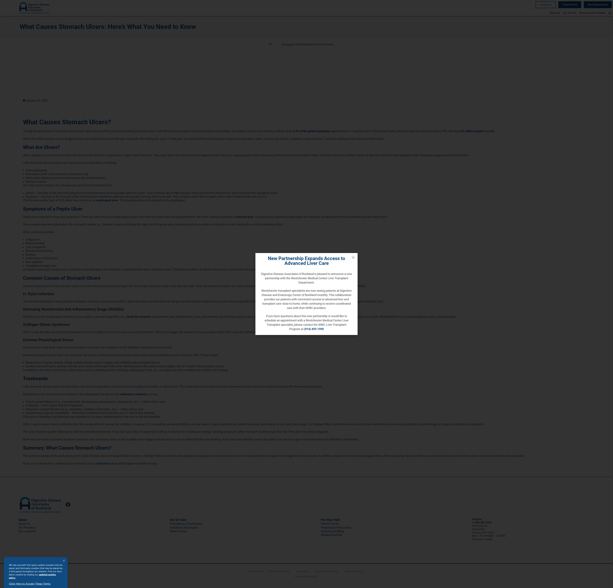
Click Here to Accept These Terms (29, 583)
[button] (353, 257)
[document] (306, 294)
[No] (63, 560)
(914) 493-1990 (314, 329)
